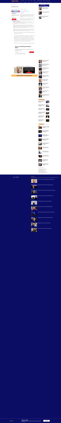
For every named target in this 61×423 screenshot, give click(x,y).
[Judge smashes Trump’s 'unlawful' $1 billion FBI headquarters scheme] (34, 186)
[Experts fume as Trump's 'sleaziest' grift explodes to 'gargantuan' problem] (34, 181)
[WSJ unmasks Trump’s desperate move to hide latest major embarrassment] (40, 135)
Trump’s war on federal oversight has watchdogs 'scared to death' (41, 120)
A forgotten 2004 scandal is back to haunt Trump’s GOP (46, 151)
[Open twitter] (47, 1)
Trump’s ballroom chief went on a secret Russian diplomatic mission (45, 217)
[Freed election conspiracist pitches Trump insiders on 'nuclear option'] (47, 117)
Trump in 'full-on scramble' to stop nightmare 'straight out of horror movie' (46, 139)
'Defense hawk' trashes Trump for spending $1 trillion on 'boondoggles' (46, 144)
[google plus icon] (15, 177)
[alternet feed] (47, 1)
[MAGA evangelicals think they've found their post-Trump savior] (40, 160)
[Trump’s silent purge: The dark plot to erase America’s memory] (34, 230)
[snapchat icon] (18, 177)
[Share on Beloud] (19, 11)
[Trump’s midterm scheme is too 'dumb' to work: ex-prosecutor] (40, 12)
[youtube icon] (17, 177)
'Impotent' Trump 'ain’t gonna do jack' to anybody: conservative (41, 102)
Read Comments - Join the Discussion (24, 75)
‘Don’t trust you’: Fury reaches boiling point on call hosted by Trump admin (46, 127)
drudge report (41, 170)
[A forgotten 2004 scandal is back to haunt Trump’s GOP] (40, 152)
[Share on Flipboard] (12, 11)
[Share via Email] (16, 11)
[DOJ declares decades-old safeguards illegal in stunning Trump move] (47, 109)
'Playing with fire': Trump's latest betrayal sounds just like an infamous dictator (46, 190)
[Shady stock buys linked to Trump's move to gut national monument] (34, 197)
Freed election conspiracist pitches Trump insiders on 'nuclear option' (41, 116)
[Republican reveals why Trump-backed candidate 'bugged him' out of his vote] (40, 8)
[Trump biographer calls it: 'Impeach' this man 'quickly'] (40, 148)
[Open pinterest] (16, 177)
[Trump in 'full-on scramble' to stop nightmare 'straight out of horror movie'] (40, 140)
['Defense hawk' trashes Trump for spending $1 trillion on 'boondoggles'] (40, 144)
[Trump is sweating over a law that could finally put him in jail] (40, 156)
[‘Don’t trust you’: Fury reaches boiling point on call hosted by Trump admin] (40, 127)
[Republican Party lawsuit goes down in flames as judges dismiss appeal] (47, 105)
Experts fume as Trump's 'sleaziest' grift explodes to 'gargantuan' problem (46, 179)
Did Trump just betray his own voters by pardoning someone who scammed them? (29, 70)
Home (12, 4)
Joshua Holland (16, 9)
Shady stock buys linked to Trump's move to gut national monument (45, 195)
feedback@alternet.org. (29, 66)
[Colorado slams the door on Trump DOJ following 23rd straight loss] (40, 164)
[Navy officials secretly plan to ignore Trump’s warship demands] (40, 17)
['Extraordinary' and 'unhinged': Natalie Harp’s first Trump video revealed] (47, 113)
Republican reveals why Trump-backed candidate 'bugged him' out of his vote (45, 8)
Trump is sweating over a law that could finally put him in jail (46, 156)
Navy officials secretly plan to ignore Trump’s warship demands (45, 17)
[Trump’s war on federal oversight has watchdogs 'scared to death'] (47, 120)
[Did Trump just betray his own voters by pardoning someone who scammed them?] (18, 70)
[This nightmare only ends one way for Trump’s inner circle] (34, 225)
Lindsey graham (42, 171)
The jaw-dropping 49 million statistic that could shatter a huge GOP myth (46, 131)
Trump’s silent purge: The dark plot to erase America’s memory (45, 228)
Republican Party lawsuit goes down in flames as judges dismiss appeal (41, 105)
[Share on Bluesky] (17, 11)
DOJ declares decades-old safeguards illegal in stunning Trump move (41, 109)
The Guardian (22, 12)
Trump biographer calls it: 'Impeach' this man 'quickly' (46, 147)
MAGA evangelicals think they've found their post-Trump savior (45, 160)
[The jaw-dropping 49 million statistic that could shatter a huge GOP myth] (40, 131)
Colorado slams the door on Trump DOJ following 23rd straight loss (46, 164)
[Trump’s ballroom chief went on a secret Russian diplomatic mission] (34, 219)
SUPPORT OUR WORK (49, 2)
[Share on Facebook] (13, 11)
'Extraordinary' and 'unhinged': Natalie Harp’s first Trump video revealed (41, 113)
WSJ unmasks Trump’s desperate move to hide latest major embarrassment (46, 135)
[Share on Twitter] (14, 11)
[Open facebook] (46, 1)
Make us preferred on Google (25, 11)
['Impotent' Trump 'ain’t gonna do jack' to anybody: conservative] (47, 102)
